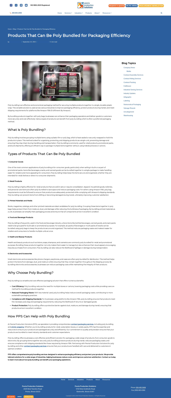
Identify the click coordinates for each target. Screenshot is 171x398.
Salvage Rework (129, 108)
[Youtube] (26, 5)
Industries (80, 379)
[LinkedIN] (21, 5)
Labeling (127, 101)
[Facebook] (11, 5)
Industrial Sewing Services (133, 90)
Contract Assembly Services (133, 75)
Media (129, 71)
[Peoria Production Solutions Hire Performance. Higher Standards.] (85, 5)
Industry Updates (129, 93)
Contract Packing (43, 42)
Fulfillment (127, 86)
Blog (14, 29)
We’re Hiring (131, 6)
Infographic (127, 97)
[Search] (161, 13)
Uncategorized (129, 112)
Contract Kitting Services (132, 78)
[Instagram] (16, 5)
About (97, 379)
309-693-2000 (17, 13)
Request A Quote (116, 6)
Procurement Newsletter (151, 6)
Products (89, 13)
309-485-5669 (141, 387)
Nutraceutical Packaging (132, 104)
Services (71, 379)
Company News (129, 67)
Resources (106, 379)
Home (60, 13)
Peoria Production (15, 42)
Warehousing (128, 115)
